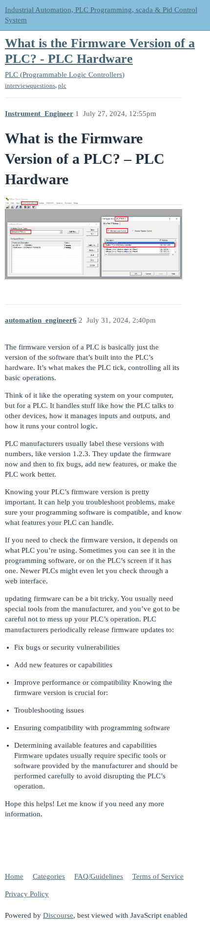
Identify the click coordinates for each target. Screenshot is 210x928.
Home (14, 876)
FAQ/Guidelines (98, 876)
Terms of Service (158, 876)
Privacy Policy (27, 894)
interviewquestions (30, 85)
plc (62, 85)
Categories (49, 876)
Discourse (58, 915)
